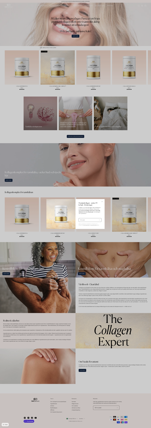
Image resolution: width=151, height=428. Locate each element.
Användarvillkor (93, 225)
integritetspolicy (86, 225)
